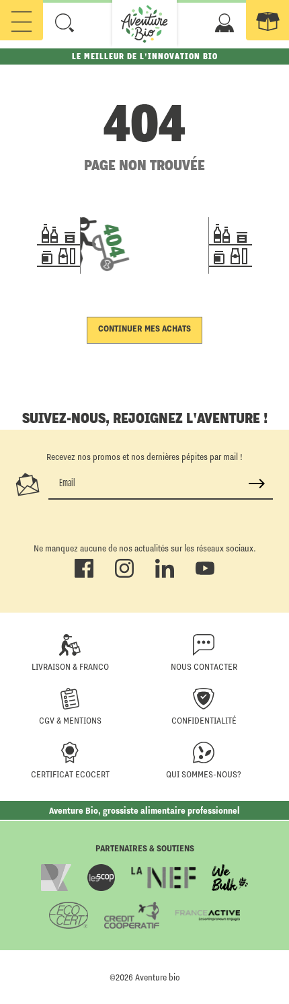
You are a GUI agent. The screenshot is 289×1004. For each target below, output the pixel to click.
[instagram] (124, 575)
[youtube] (205, 575)
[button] (64, 23)
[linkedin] (164, 575)
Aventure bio (157, 977)
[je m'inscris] (257, 483)
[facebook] (84, 575)
